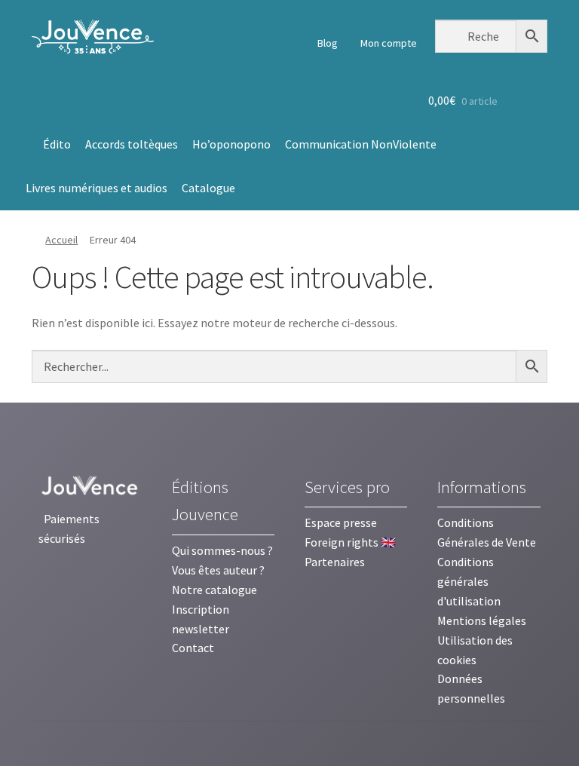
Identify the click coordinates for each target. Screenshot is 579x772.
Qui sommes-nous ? (222, 550)
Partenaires (335, 561)
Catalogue (208, 187)
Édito (57, 144)
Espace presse (341, 522)
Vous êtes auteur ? (218, 569)
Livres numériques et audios (96, 187)
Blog (326, 43)
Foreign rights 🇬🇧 (350, 542)
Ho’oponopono (231, 144)
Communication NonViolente (361, 144)
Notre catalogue (214, 589)
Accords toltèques (131, 144)
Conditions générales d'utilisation (469, 581)
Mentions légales (481, 620)
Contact (193, 647)
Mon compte (387, 43)
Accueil (61, 240)
